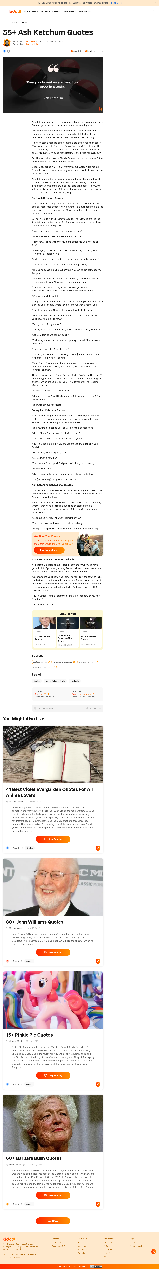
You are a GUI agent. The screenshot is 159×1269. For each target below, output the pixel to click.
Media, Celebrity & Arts (55, 681)
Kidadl (4, 22)
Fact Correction (95, 708)
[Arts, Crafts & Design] (4, 51)
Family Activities (30, 11)
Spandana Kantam (32, 44)
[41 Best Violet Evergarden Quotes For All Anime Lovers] (53, 754)
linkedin (107, 1253)
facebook (108, 1242)
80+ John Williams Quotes (34, 922)
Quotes (38, 632)
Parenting (56, 11)
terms (132, 1242)
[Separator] (153, 1251)
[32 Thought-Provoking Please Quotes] (68, 623)
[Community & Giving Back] (7, 1204)
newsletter (82, 1249)
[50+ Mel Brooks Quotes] (44, 623)
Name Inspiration (85, 11)
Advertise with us (59, 1246)
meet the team (84, 1246)
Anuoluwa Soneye (17, 1164)
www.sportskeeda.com (42, 667)
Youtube (107, 1257)
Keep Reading (55, 839)
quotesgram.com (40, 662)
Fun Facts (44, 11)
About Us (81, 1242)
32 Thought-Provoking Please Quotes (66, 638)
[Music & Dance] (7, 961)
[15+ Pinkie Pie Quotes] (53, 999)
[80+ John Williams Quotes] (53, 886)
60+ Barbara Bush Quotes (34, 1158)
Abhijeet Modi (30, 41)
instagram (108, 1249)
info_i (8, 51)
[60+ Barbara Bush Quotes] (53, 1123)
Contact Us (56, 1242)
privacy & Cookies (137, 1246)
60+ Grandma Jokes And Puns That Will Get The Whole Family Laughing (72, 3)
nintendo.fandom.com (63, 662)
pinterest (107, 1246)
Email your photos (49, 550)
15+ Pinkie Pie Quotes (29, 1035)
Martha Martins (16, 801)
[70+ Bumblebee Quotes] (91, 623)
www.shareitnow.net (87, 662)
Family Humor (69, 11)
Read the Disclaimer (45, 708)
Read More (116, 3)
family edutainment (86, 1253)
